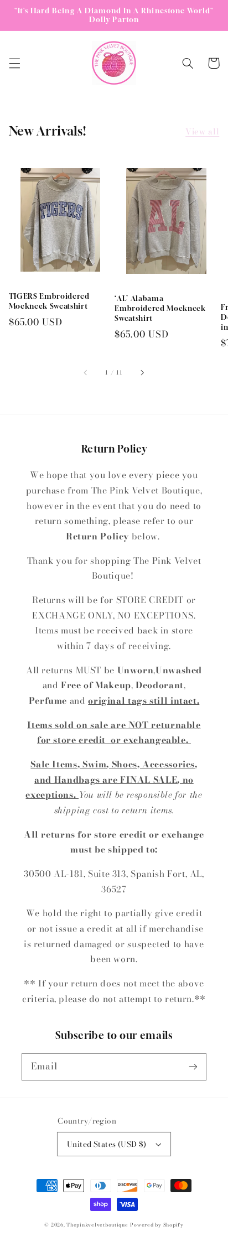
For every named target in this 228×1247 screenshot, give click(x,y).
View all (202, 131)
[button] (14, 63)
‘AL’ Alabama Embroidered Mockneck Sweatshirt (160, 308)
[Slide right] (141, 372)
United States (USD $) (107, 1144)
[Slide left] (86, 372)
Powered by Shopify (156, 1225)
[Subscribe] (193, 1066)
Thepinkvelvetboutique (97, 1225)
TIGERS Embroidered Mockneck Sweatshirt (49, 301)
